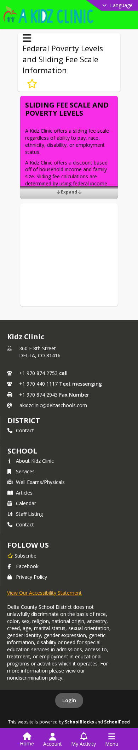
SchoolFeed (117, 722)
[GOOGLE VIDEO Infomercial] (69, 240)
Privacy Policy (31, 576)
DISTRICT (23, 420)
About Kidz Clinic (35, 460)
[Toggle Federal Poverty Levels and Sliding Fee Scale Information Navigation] (27, 38)
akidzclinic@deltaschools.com (53, 405)
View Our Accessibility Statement (44, 592)
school (22, 451)
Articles (24, 492)
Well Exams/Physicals (40, 482)
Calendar (26, 503)
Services (25, 471)
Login (69, 700)
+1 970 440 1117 (38, 383)
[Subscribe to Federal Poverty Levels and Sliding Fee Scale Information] (32, 83)
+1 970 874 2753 (38, 373)
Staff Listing (29, 513)
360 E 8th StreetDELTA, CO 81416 (40, 352)
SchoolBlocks (79, 722)
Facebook (27, 566)
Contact (25, 430)
